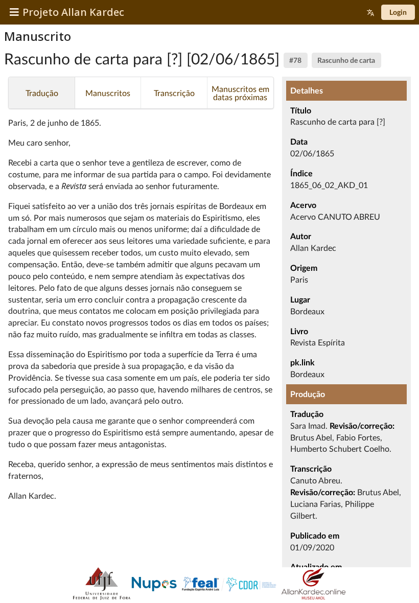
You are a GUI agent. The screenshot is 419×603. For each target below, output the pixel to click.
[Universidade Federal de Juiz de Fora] (101, 585)
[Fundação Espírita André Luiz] (229, 585)
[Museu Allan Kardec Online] (313, 585)
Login (398, 12)
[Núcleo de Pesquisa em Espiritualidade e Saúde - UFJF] (153, 585)
